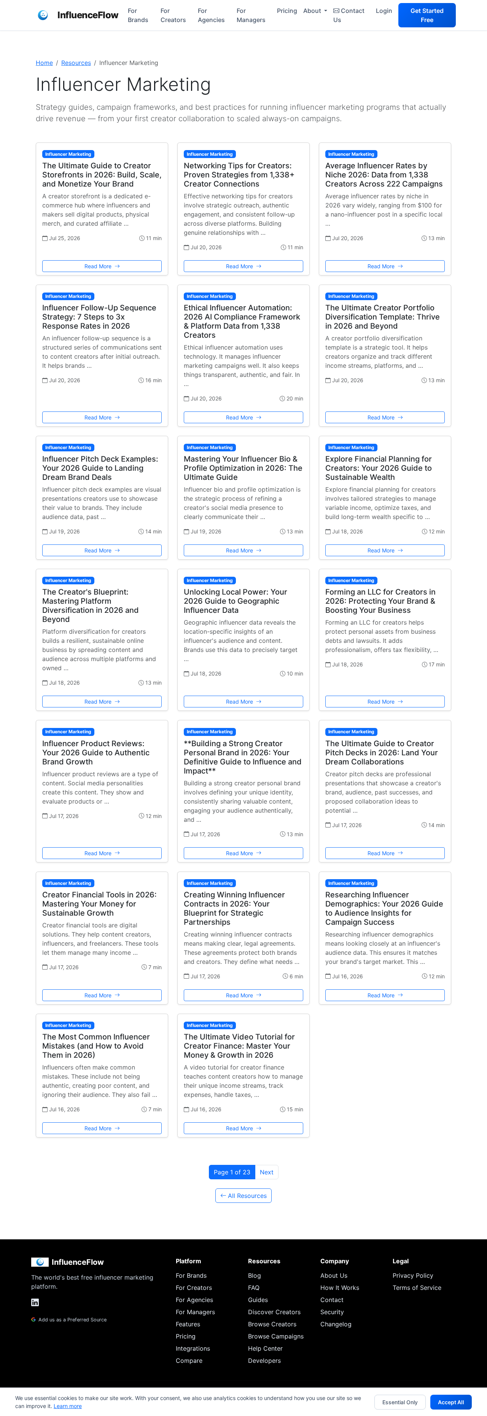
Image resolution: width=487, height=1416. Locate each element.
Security (332, 1312)
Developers (264, 1360)
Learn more (68, 1406)
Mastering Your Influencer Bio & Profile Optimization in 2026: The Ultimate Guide (243, 468)
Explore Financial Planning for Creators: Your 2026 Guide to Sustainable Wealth (378, 468)
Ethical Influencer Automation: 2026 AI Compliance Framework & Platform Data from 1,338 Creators (242, 321)
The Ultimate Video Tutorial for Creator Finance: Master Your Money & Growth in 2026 (239, 1046)
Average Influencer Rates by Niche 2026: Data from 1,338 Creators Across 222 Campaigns (384, 174)
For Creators (173, 15)
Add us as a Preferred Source (72, 1320)
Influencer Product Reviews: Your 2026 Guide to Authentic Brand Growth (96, 752)
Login (384, 10)
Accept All (451, 1402)
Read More (98, 266)
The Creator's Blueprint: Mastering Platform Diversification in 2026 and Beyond (90, 605)
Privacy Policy (413, 1275)
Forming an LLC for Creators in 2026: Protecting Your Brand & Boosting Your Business (380, 601)
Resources (76, 62)
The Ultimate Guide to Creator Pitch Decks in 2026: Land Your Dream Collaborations (381, 752)
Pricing (287, 10)
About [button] (313, 10)
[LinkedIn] (35, 1302)
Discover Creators (274, 1312)
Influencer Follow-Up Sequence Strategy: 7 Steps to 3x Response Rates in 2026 (99, 317)
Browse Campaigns (276, 1336)
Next (267, 1172)
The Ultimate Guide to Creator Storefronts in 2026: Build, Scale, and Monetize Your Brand (102, 174)
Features (188, 1324)
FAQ (253, 1287)
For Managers (251, 15)
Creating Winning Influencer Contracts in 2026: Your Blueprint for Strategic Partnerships (234, 908)
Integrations (193, 1348)
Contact (332, 1300)
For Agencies (211, 15)
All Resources (247, 1195)
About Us (333, 1275)
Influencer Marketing (68, 154)
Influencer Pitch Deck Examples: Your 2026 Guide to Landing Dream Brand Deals (100, 468)
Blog (254, 1275)
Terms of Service (417, 1287)
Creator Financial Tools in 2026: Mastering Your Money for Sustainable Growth (99, 904)
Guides (258, 1300)
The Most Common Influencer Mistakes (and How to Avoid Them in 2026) (96, 1046)
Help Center (265, 1348)
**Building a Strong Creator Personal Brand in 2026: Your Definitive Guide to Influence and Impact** (243, 757)
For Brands (138, 15)
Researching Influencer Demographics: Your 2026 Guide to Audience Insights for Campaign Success (384, 908)
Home (44, 62)
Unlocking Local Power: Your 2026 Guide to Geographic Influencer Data (235, 601)
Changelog (336, 1324)
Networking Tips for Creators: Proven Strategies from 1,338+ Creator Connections (239, 174)
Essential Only (400, 1402)
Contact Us (348, 15)
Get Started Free (427, 15)
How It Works (339, 1287)
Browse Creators (272, 1324)
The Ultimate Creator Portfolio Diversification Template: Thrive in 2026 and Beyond (382, 317)
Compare (189, 1360)
